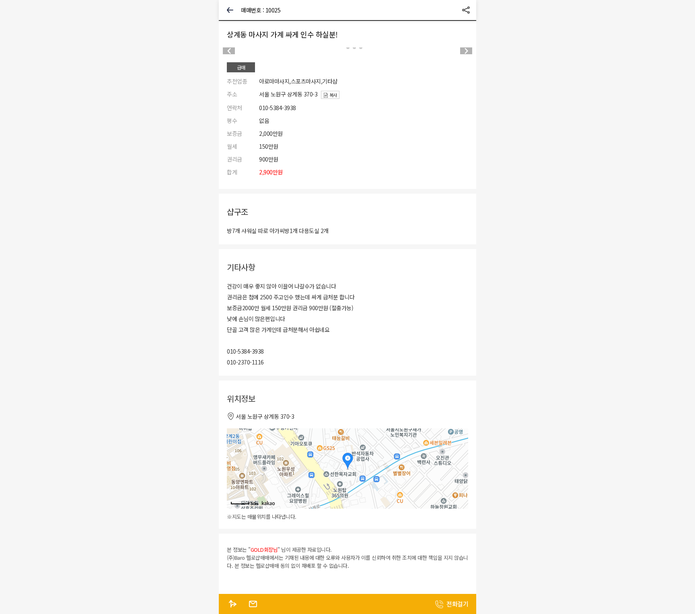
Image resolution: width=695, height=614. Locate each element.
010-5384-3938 (277, 108)
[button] (466, 51)
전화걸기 (457, 604)
